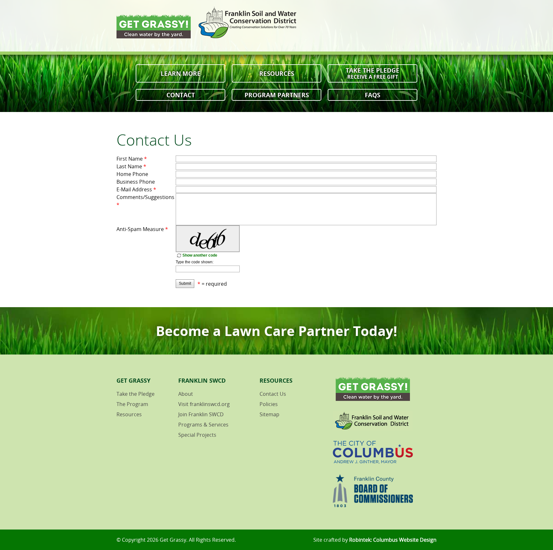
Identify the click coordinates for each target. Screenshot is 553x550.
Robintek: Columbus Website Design (393, 539)
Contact (180, 95)
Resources (276, 73)
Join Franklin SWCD (201, 414)
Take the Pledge (372, 73)
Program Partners (276, 95)
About (185, 393)
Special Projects (197, 434)
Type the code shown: (194, 262)
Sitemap (269, 414)
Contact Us (273, 393)
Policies (269, 404)
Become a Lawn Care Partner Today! (276, 331)
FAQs (372, 95)
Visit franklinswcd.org (204, 404)
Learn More (181, 73)
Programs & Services (203, 424)
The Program (132, 404)
